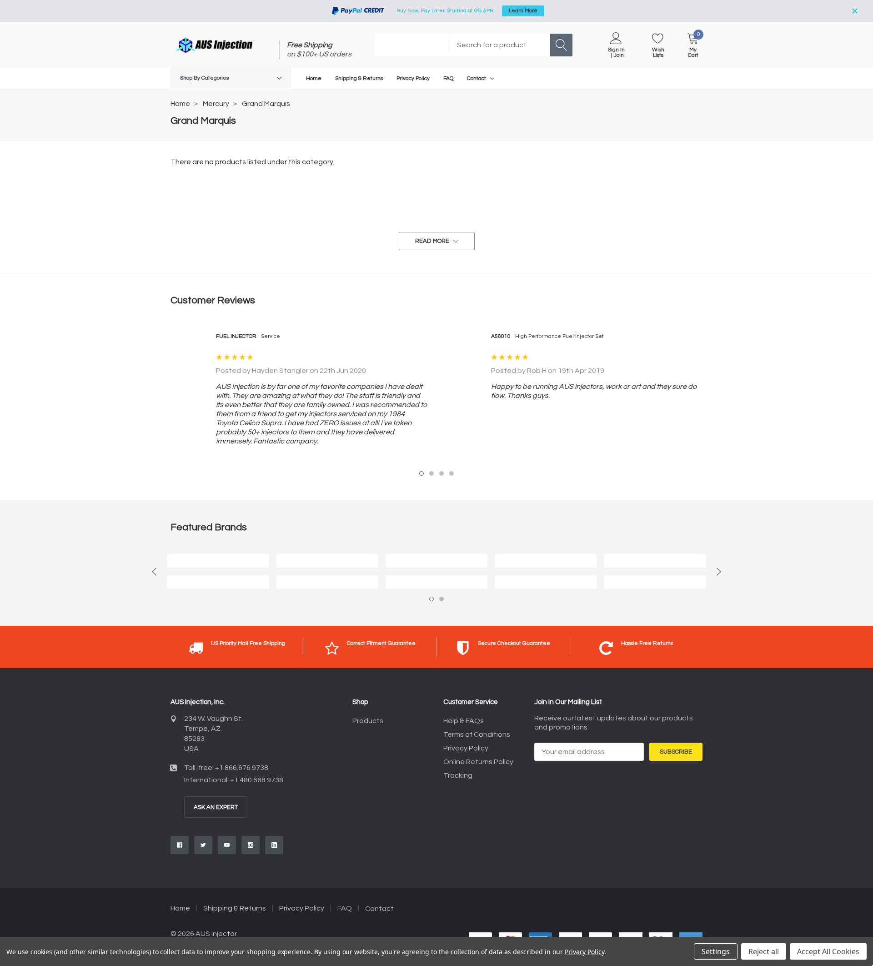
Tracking (457, 775)
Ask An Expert (216, 807)
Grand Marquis (266, 103)
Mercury (216, 103)
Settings (716, 951)
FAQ (344, 908)
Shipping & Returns (234, 908)
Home (180, 103)
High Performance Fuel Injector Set (559, 336)
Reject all (763, 951)
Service (270, 336)
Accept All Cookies (828, 951)
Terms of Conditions (476, 734)
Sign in (616, 50)
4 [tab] (451, 473)
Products (367, 720)
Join (619, 55)
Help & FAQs (463, 720)
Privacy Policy (465, 748)
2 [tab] (431, 473)
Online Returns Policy (478, 761)
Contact (476, 78)
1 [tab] (421, 473)
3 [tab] (441, 473)
